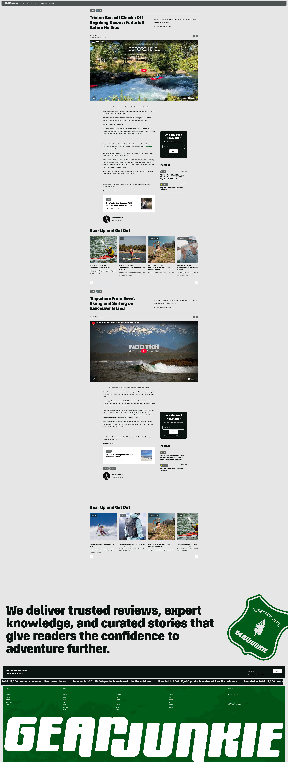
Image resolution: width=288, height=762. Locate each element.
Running (171, 699)
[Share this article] (193, 36)
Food (117, 697)
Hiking (64, 697)
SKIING (106, 468)
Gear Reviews (27, 3)
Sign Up (174, 151)
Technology (66, 699)
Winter (64, 704)
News (36, 3)
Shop (7, 704)
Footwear (65, 707)
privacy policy (180, 435)
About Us (8, 694)
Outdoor (65, 709)
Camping (65, 694)
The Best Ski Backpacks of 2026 (132, 544)
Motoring (118, 694)
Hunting (171, 697)
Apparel (171, 704)
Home (93, 10)
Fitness (118, 704)
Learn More (146, 106)
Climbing (171, 694)
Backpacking (165, 184)
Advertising (9, 702)
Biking (117, 702)
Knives (163, 171)
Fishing (118, 699)
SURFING (113, 468)
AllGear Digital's (244, 703)
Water (99, 10)
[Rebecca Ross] (106, 219)
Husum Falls (148, 146)
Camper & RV (172, 707)
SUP (122, 238)
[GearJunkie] (11, 3)
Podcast (8, 699)
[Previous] (91, 282)
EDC (170, 702)
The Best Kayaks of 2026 (100, 268)
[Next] (196, 282)
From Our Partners (47, 3)
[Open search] (282, 3)
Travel (64, 702)
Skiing (109, 451)
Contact (8, 697)
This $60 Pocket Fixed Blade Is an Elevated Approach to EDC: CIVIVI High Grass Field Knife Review (172, 177)
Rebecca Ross (117, 218)
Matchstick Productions (112, 417)
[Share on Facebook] (197, 36)
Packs (117, 709)
